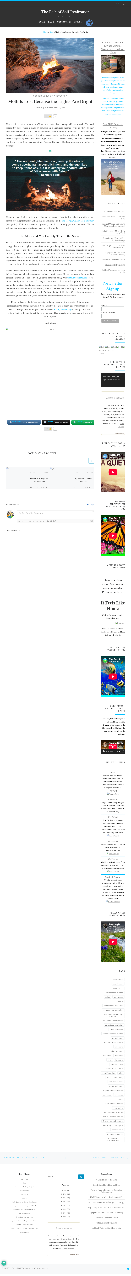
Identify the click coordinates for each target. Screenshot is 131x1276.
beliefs (120, 1001)
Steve (39, 108)
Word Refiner (113, 859)
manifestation (108, 1073)
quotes (120, 1099)
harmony (119, 1060)
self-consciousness (114, 1104)
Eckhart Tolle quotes (113, 1042)
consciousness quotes (113, 1034)
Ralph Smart (112, 799)
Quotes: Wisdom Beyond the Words (24, 1221)
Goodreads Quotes (119, 433)
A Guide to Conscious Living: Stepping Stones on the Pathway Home (112, 47)
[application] (113, 380)
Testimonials (24, 1232)
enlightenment (116, 1051)
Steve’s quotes (63, 1228)
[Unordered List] (37, 521)
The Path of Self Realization (19, 1268)
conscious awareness (113, 1021)
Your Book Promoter (113, 877)
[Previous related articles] (85, 460)
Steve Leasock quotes (113, 1121)
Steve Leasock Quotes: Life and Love (24, 1228)
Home (45, 32)
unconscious (117, 1130)
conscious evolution (114, 1025)
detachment (117, 1038)
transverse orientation (77, 277)
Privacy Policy (24, 1213)
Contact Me (24, 1190)
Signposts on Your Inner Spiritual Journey (115, 253)
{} (51, 521)
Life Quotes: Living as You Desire (25, 1202)
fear (109, 1060)
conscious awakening (113, 1010)
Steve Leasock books (113, 1112)
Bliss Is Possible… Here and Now (113, 217)
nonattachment (116, 1086)
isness (114, 1064)
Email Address (108, 312)
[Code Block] (44, 521)
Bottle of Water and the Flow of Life (113, 270)
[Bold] (19, 521)
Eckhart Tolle (113, 772)
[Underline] (26, 521)
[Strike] (30, 521)
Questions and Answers (24, 1217)
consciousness (116, 1029)
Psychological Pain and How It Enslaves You (113, 246)
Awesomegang (113, 841)
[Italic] (23, 521)
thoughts (119, 1125)
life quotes (111, 1069)
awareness (118, 988)
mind (121, 1073)
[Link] (48, 521)
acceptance (118, 979)
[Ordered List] (33, 521)
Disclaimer (24, 1194)
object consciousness (113, 1090)
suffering (107, 1125)
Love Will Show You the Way (113, 125)
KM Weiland (113, 817)
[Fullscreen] (123, 751)
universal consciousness (112, 1139)
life (121, 1064)
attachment (118, 984)
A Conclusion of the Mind (114, 211)
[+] (54, 521)
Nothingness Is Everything (114, 264)
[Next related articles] (91, 460)
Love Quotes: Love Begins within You (24, 1206)
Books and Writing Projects (24, 1187)
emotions (119, 1047)
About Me (24, 1179)
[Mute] (120, 751)
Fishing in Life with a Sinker (113, 259)
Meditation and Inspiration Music (24, 1209)
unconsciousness (115, 1134)
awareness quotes (114, 993)
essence (107, 1055)
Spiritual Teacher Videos (24, 1224)
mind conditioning (115, 1077)
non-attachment (116, 1082)
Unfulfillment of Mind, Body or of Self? (113, 232)
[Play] (104, 751)
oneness (107, 1095)
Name (104, 305)
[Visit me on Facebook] (117, 3)
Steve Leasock (69, 1248)
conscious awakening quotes (112, 1015)
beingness (118, 997)
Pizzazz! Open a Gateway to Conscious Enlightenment (113, 224)
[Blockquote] (40, 521)
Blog (51, 32)
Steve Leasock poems (113, 1117)
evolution (119, 1055)
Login (91, 504)
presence (119, 1095)
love (121, 1069)
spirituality (118, 1108)
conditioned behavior (113, 1006)
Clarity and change (63, 309)
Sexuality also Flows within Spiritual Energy (114, 239)
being (107, 997)
